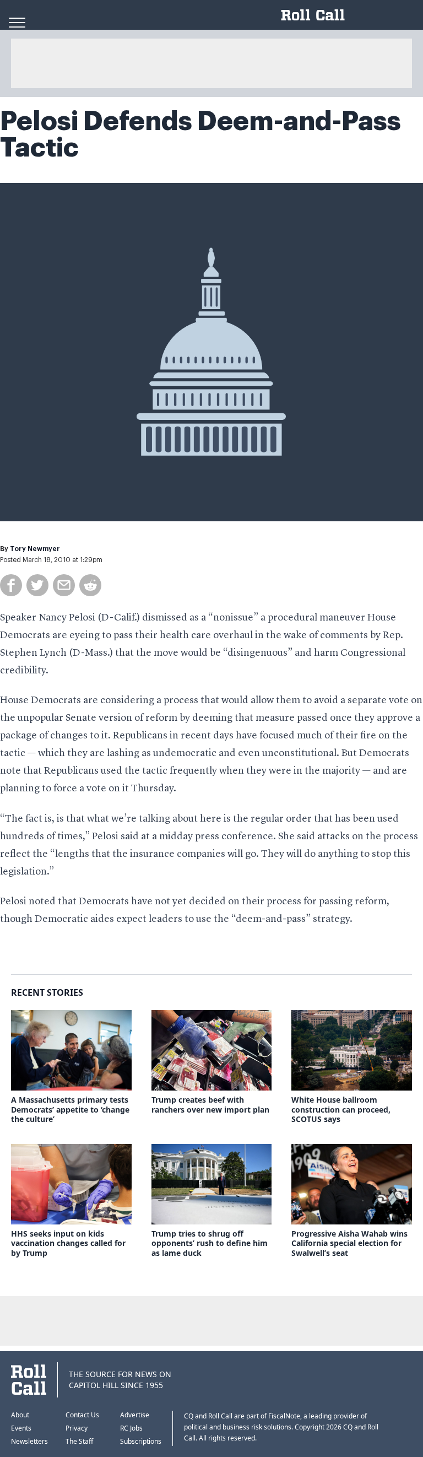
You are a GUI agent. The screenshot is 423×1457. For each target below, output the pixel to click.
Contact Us (82, 1415)
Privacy (77, 1428)
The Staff (79, 1441)
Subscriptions (140, 1441)
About (20, 1415)
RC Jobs (131, 1428)
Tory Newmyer (35, 549)
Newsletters (29, 1441)
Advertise (134, 1415)
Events (21, 1428)
